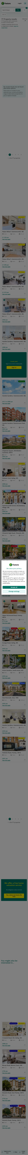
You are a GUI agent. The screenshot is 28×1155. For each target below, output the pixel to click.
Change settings (14, 591)
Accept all (14, 587)
